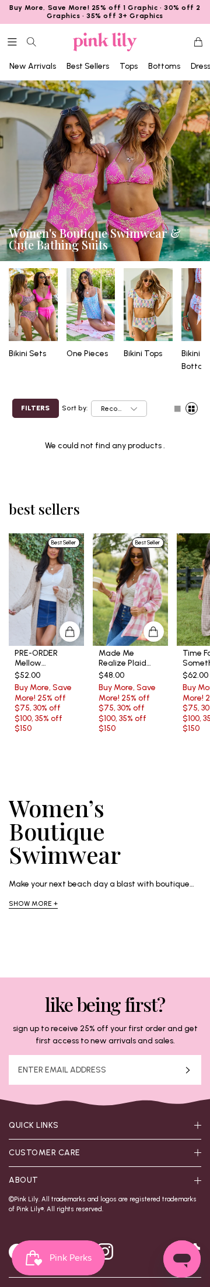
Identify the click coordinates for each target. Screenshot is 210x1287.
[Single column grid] (178, 408)
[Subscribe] (187, 1070)
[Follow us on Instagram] (105, 1251)
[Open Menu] (12, 41)
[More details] (70, 631)
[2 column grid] (192, 408)
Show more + (33, 903)
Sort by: (75, 408)
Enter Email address (62, 1070)
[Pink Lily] (105, 42)
